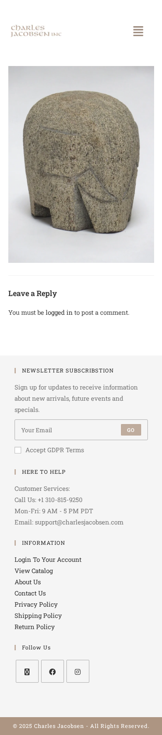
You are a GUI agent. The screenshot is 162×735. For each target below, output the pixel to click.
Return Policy (35, 626)
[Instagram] (77, 671)
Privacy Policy (36, 604)
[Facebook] (52, 671)
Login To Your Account (48, 559)
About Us (28, 582)
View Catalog (34, 570)
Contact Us (30, 593)
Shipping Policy (38, 615)
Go (131, 429)
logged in (59, 312)
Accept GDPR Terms (54, 450)
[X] (27, 671)
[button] (138, 31)
